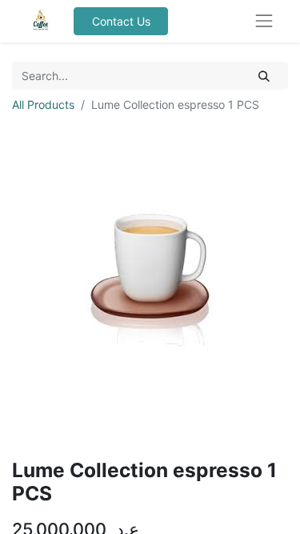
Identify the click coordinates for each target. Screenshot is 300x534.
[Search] (264, 76)
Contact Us (121, 21)
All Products (43, 104)
